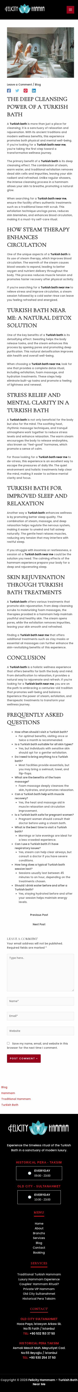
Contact (39, 1248)
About (39, 1228)
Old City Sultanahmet (39, 1294)
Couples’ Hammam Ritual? (39, 1284)
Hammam (8, 1093)
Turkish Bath (9, 1105)
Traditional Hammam (16, 1099)
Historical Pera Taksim (39, 1299)
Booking (39, 1253)
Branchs (39, 1233)
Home (39, 1224)
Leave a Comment (19, 84)
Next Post (39, 924)
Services (39, 1238)
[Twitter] (17, 91)
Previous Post (39, 915)
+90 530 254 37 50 (42, 1358)
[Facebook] (9, 91)
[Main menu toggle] (70, 10)
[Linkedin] (34, 91)
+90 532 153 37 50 (42, 1334)
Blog (38, 84)
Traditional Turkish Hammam (39, 1274)
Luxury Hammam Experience (39, 1279)
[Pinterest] (25, 91)
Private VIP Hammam (39, 1289)
